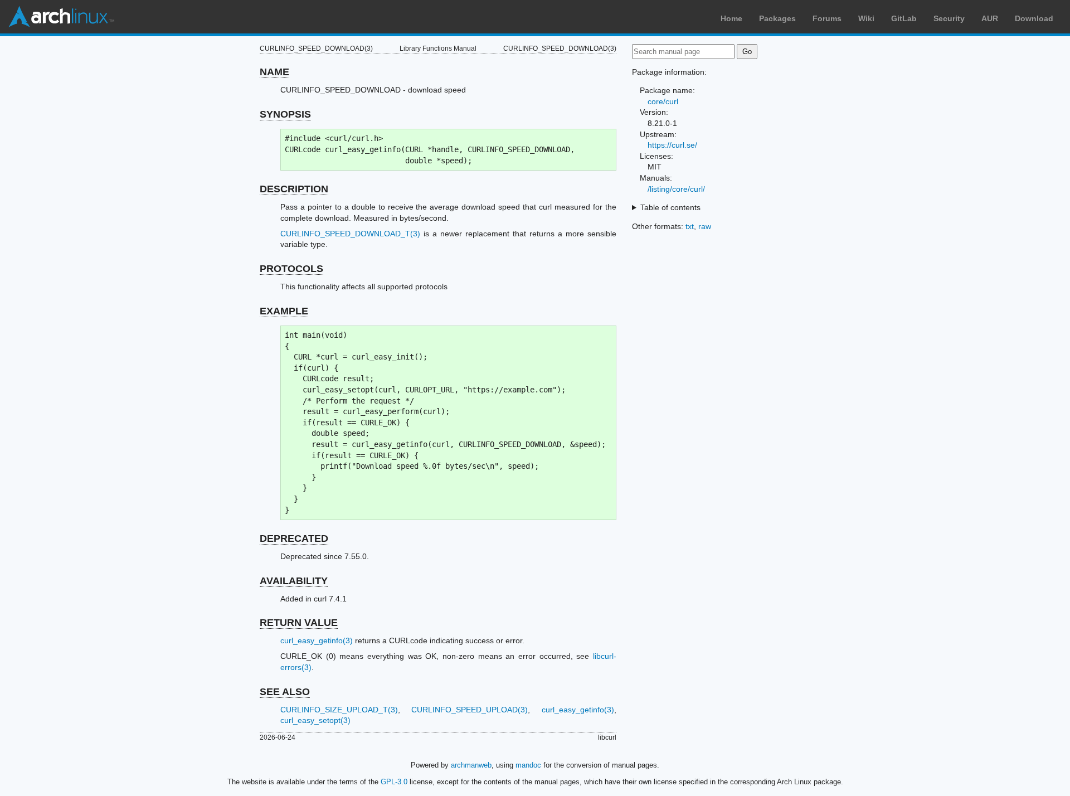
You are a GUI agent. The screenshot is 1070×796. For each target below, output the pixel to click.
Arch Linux (61, 17)
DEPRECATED (294, 538)
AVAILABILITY (294, 580)
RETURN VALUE (299, 622)
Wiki (866, 18)
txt (689, 226)
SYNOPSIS (285, 114)
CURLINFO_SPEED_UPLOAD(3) (469, 709)
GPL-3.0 (394, 782)
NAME (274, 71)
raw (704, 226)
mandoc (528, 765)
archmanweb (471, 765)
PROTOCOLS (291, 268)
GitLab (904, 18)
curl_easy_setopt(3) (315, 720)
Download (1034, 18)
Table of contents (670, 207)
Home (731, 18)
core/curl (663, 101)
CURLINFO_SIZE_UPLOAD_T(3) (339, 709)
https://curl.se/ (672, 144)
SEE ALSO (285, 691)
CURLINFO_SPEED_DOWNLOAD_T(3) (350, 233)
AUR (989, 18)
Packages (777, 18)
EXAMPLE (284, 311)
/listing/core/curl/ (676, 189)
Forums (827, 18)
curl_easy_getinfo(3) (316, 640)
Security (949, 18)
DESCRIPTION (294, 189)
